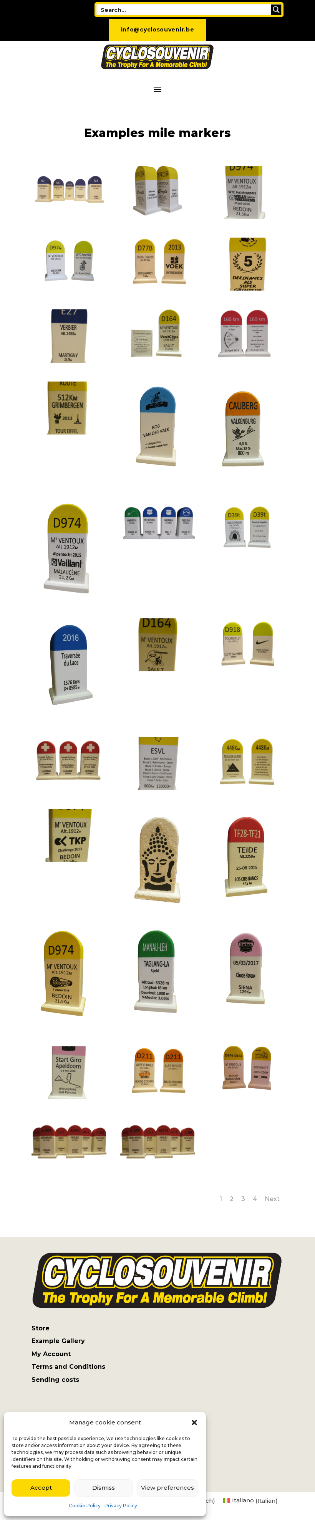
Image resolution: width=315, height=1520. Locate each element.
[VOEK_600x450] (157, 288)
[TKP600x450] (69, 860)
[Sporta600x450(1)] (246, 1097)
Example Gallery (58, 1341)
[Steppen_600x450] (157, 1097)
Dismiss (103, 1487)
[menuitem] (250, 1500)
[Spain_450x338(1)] (157, 1169)
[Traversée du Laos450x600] (69, 716)
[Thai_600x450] (157, 906)
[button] (194, 1422)
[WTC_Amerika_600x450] (69, 288)
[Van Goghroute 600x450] (69, 432)
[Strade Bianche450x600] (246, 1025)
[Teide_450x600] (246, 906)
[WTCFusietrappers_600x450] (246, 216)
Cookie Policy (85, 1505)
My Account (51, 1354)
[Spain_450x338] (69, 1169)
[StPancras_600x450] (69, 1097)
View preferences (167, 1487)
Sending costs (55, 1379)
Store (41, 1328)
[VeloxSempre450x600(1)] (246, 360)
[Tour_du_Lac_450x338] (69, 787)
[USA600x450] (157, 551)
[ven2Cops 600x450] (157, 360)
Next (272, 1199)
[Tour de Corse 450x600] (157, 787)
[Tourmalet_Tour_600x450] (246, 669)
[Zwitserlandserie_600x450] (69, 216)
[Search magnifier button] (276, 9)
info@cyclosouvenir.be (157, 29)
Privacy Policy (120, 1505)
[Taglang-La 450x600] (157, 1025)
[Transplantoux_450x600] (157, 669)
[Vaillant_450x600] (69, 597)
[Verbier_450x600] (69, 360)
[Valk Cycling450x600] (157, 479)
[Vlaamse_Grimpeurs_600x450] (246, 288)
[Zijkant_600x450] (157, 216)
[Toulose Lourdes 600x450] (246, 787)
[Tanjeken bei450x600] (69, 1025)
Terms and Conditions (68, 1366)
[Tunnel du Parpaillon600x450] (246, 551)
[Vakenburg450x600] (246, 478)
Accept (41, 1487)
